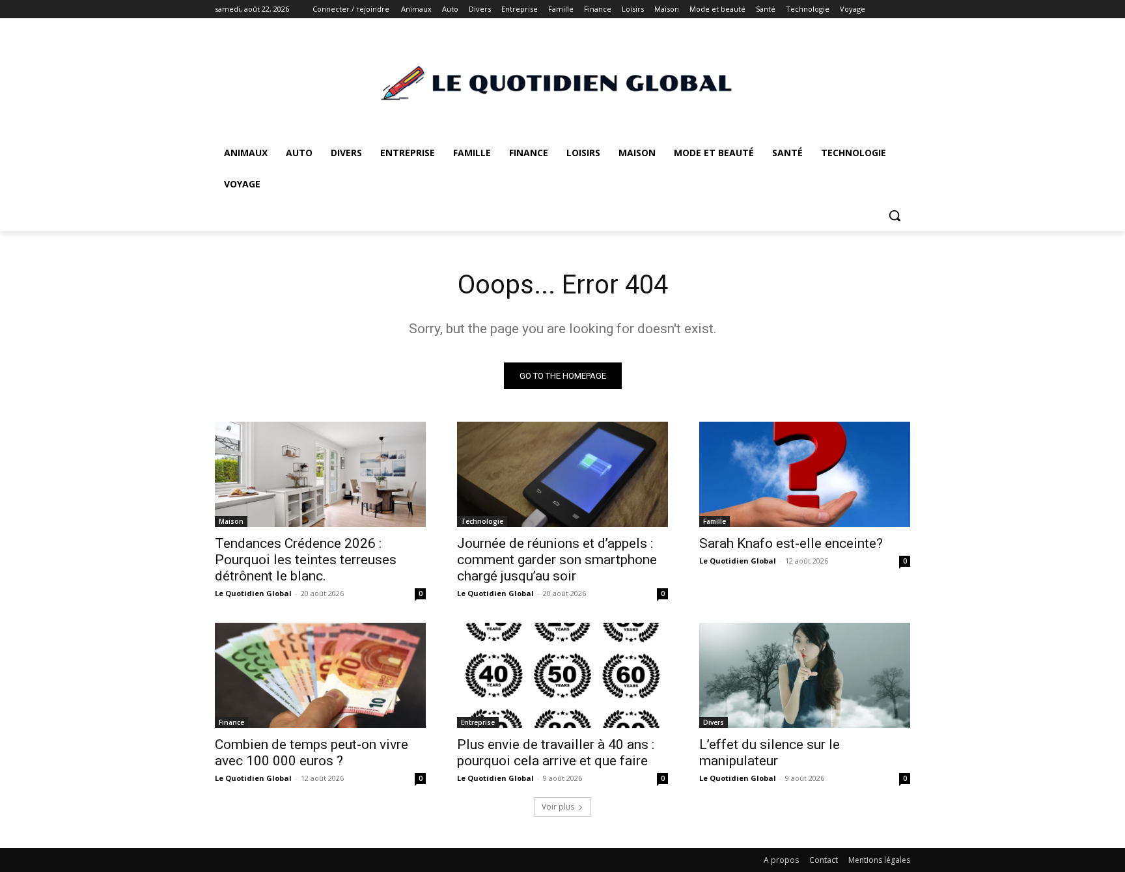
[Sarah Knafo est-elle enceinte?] (804, 474)
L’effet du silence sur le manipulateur (769, 753)
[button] (894, 215)
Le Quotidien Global (253, 593)
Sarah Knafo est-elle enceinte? (791, 543)
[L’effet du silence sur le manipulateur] (804, 675)
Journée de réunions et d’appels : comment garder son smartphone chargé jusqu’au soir (557, 560)
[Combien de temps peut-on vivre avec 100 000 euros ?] (320, 675)
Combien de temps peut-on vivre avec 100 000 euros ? (311, 753)
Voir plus (558, 806)
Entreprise (478, 722)
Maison (231, 521)
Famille (714, 521)
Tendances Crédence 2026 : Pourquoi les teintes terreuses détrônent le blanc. (305, 560)
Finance (231, 722)
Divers (713, 722)
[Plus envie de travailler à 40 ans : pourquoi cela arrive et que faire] (562, 675)
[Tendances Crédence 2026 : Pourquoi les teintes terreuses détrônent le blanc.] (320, 474)
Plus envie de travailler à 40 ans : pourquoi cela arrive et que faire (555, 753)
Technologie (482, 521)
